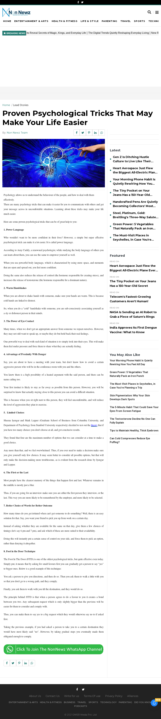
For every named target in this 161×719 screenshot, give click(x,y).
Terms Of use (92, 696)
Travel (125, 21)
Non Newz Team (17, 132)
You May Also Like (125, 355)
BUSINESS (69, 702)
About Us (35, 696)
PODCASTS (80, 706)
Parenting (109, 21)
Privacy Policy (113, 696)
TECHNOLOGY (108, 702)
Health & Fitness (65, 21)
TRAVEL (81, 702)
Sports (139, 21)
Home (7, 21)
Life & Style (90, 21)
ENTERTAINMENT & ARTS (23, 702)
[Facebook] (78, 2)
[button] (157, 13)
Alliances (132, 696)
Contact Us (52, 696)
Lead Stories (20, 105)
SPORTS (93, 702)
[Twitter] (82, 2)
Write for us (71, 696)
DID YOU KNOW (143, 702)
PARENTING (125, 702)
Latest (115, 150)
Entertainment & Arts (31, 21)
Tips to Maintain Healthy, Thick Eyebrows (134, 430)
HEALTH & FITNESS (51, 702)
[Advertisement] (80, 63)
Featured (117, 255)
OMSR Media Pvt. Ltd (84, 714)
